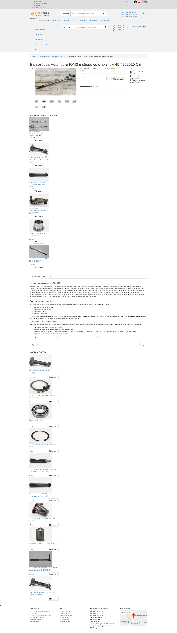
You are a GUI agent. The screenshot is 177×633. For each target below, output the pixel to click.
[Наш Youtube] (138, 2)
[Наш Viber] (145, 2)
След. (143, 345)
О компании (38, 1)
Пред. (34, 345)
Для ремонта (104, 20)
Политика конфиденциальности (41, 615)
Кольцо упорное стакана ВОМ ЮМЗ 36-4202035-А (42, 446)
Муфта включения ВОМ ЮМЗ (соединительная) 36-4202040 (38, 184)
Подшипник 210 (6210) (36, 420)
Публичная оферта (37, 617)
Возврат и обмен (39, 7)
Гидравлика (93, 20)
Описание (36, 276)
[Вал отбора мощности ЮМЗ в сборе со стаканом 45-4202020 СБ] (55, 81)
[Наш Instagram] (142, 2)
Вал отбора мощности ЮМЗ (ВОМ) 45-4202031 (39, 260)
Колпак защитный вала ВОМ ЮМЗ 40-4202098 (42, 520)
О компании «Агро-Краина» (40, 611)
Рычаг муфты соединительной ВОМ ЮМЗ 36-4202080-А (38, 210)
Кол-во (83, 78)
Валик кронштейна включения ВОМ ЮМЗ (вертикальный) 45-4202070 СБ (43, 569)
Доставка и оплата (40, 3)
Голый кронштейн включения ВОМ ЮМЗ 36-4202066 (43, 372)
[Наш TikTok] (135, 2)
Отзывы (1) (48, 276)
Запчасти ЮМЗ (44, 20)
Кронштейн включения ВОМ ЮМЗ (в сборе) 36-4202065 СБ (38, 159)
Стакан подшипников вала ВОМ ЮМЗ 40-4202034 (38, 235)
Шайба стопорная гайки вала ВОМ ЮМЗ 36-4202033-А (43, 396)
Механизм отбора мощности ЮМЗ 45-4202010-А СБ (36, 133)
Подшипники (82, 20)
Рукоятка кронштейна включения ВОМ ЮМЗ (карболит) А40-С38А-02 (42, 470)
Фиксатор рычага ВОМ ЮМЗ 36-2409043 (43, 543)
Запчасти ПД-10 (69, 20)
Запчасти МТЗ (56, 20)
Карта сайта (35, 622)
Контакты (37, 5)
